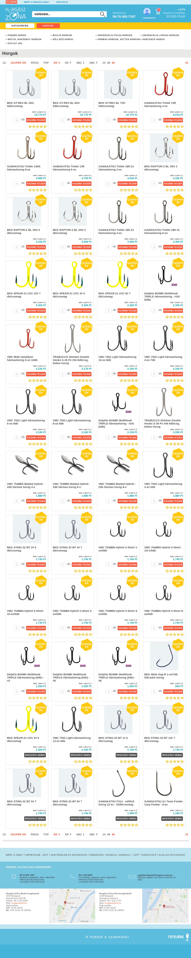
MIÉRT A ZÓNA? (14, 855)
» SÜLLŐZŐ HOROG (62, 39)
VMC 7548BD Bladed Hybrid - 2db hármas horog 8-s (117, 485)
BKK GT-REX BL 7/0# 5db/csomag (111, 104)
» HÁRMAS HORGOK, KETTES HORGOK (118, 39)
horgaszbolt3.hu (19, 903)
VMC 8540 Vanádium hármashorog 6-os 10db (22, 358)
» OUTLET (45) (14, 43)
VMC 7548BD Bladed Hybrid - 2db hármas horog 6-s (71, 485)
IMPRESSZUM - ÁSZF (37, 855)
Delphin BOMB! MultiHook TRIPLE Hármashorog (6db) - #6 (71, 677)
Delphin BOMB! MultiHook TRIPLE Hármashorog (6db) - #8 (116, 677)
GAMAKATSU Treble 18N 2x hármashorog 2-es (116, 168)
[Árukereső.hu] (13, 941)
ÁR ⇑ (68, 62)
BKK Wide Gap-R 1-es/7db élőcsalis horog (161, 676)
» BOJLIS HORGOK (61, 35)
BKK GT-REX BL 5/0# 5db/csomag (20, 104)
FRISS (35, 62)
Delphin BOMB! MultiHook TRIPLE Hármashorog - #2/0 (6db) (116, 423)
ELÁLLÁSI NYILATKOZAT (172, 855)
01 (186, 62)
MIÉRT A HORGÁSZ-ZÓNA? (36, 2)
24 (104, 62)
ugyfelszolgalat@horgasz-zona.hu (155, 875)
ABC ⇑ (93, 62)
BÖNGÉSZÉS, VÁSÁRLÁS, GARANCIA (110, 855)
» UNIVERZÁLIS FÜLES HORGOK (114, 35)
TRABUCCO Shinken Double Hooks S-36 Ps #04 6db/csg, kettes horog (71, 360)
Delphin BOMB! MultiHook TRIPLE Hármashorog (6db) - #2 (25, 677)
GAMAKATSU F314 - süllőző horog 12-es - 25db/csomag (116, 803)
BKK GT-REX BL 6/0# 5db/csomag (66, 104)
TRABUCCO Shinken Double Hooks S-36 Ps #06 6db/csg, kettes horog (162, 423)
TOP (46, 62)
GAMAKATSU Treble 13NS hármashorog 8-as (23, 168)
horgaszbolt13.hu (113, 903)
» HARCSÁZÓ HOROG (152, 39)
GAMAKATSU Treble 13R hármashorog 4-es (160, 104)
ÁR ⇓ (56, 62)
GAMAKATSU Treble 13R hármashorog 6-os (68, 168)
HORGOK (48, 26)
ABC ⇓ (80, 62)
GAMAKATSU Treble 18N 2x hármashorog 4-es (116, 231)
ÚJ (4, 62)
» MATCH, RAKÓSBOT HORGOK (24, 39)
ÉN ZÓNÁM (11, 2)
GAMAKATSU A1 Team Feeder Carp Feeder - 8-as (163, 803)
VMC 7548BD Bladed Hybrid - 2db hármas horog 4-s (25, 485)
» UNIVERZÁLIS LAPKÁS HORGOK (159, 35)
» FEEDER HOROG (16, 35)
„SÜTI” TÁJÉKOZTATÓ (144, 855)
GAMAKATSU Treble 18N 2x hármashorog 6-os (162, 231)
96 (113, 62)
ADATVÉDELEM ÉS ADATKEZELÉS (69, 855)
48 (108, 62)
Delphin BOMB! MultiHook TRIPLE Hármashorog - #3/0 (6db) (162, 296)
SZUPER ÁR (18, 62)
